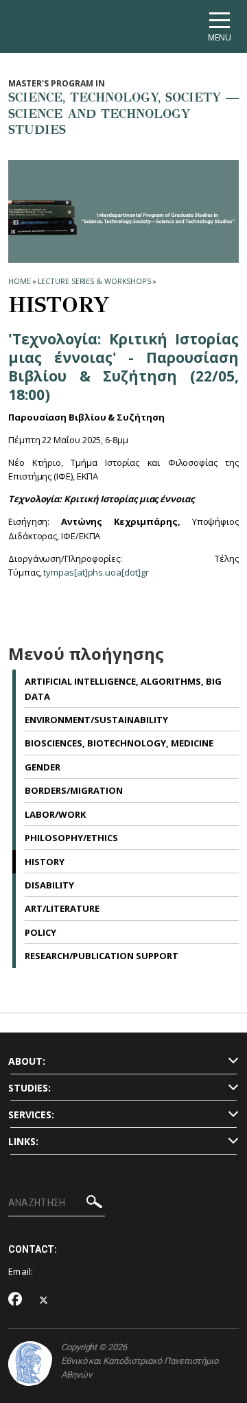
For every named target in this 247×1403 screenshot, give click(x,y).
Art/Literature (62, 908)
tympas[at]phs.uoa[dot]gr (95, 572)
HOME (19, 281)
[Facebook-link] (15, 1300)
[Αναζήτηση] (94, 1203)
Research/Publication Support (101, 956)
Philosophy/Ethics (71, 838)
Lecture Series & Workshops (94, 281)
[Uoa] (30, 1363)
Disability (49, 885)
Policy (40, 932)
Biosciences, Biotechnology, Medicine (119, 743)
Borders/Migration (74, 790)
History (44, 862)
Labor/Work (55, 814)
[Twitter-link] (44, 1300)
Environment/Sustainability (96, 720)
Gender (42, 767)
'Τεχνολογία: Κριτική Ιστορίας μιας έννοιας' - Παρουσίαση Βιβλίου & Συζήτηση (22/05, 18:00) (123, 367)
